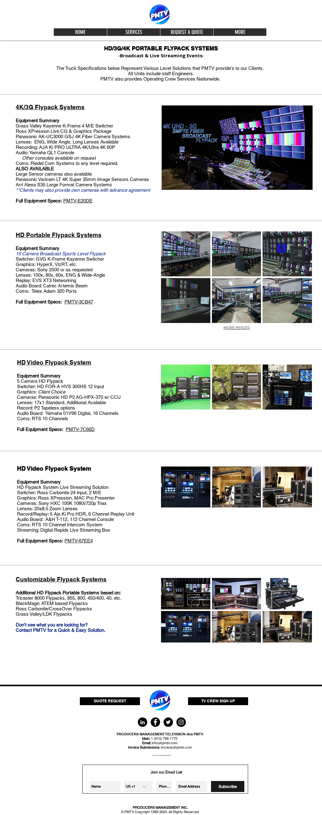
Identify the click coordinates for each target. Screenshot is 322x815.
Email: (147, 743)
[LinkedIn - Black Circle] (142, 722)
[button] (133, 32)
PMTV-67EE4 (78, 540)
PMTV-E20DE (77, 200)
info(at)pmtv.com (164, 743)
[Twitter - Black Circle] (168, 722)
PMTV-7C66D (80, 429)
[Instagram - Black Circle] (181, 722)
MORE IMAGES (237, 327)
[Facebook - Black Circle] (155, 722)
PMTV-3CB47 (78, 301)
